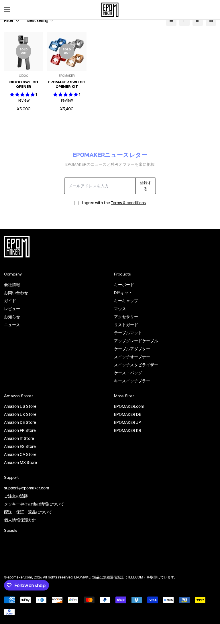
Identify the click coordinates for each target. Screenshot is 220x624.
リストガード (126, 324)
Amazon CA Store (20, 454)
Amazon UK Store (20, 414)
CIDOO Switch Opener (23, 84)
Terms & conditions (128, 202)
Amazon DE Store (20, 422)
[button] (209, 9)
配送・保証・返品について (28, 512)
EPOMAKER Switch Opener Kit (66, 84)
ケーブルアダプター (132, 348)
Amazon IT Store (19, 438)
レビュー (12, 308)
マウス (120, 308)
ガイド (10, 300)
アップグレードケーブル (136, 340)
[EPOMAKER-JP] (110, 9)
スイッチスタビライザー (136, 364)
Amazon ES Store (20, 446)
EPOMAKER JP (127, 422)
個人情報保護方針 (20, 520)
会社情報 (12, 284)
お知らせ (12, 316)
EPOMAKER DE (127, 414)
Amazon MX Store (20, 462)
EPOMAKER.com (129, 406)
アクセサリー (126, 316)
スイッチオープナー (132, 356)
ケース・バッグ (128, 372)
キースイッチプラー (132, 380)
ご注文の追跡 (16, 496)
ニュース (12, 324)
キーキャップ (126, 300)
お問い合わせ (16, 292)
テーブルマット (128, 332)
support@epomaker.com (26, 488)
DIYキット (123, 292)
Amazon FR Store (20, 430)
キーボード (124, 284)
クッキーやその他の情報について (34, 504)
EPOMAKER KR (127, 430)
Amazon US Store (20, 406)
